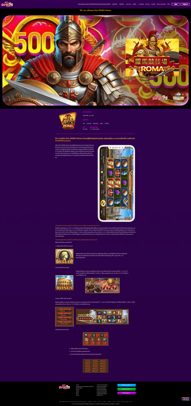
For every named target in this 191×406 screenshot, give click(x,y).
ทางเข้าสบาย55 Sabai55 (101, 388)
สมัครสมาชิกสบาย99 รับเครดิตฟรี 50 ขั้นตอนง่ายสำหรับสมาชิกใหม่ (94, 4)
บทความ (148, 4)
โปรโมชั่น (121, 4)
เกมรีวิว (134, 4)
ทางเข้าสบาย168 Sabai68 (101, 389)
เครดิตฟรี (114, 4)
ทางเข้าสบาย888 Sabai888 (102, 393)
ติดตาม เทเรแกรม (161, 4)
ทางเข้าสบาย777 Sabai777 (102, 392)
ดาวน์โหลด (141, 4)
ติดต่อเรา (77, 395)
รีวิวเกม (77, 393)
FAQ (168, 4)
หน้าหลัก (77, 385)
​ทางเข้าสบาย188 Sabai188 (102, 391)
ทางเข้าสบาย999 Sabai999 (102, 386)
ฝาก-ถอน (128, 4)
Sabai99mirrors (100, 395)
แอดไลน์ (153, 4)
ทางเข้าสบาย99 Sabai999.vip (102, 385)
